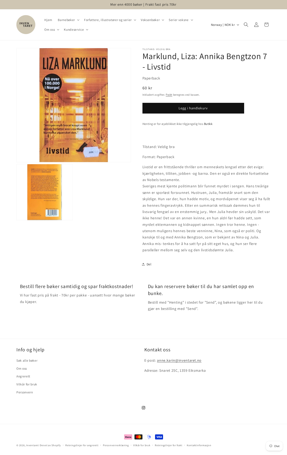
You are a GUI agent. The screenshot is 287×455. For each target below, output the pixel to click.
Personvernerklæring (116, 445)
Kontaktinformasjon (199, 445)
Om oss (21, 368)
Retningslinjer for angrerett (82, 445)
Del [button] (149, 264)
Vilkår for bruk (26, 384)
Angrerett (23, 376)
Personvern (24, 392)
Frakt (169, 95)
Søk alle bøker (26, 360)
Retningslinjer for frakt (168, 445)
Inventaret (32, 445)
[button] (68, 20)
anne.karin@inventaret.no (179, 360)
